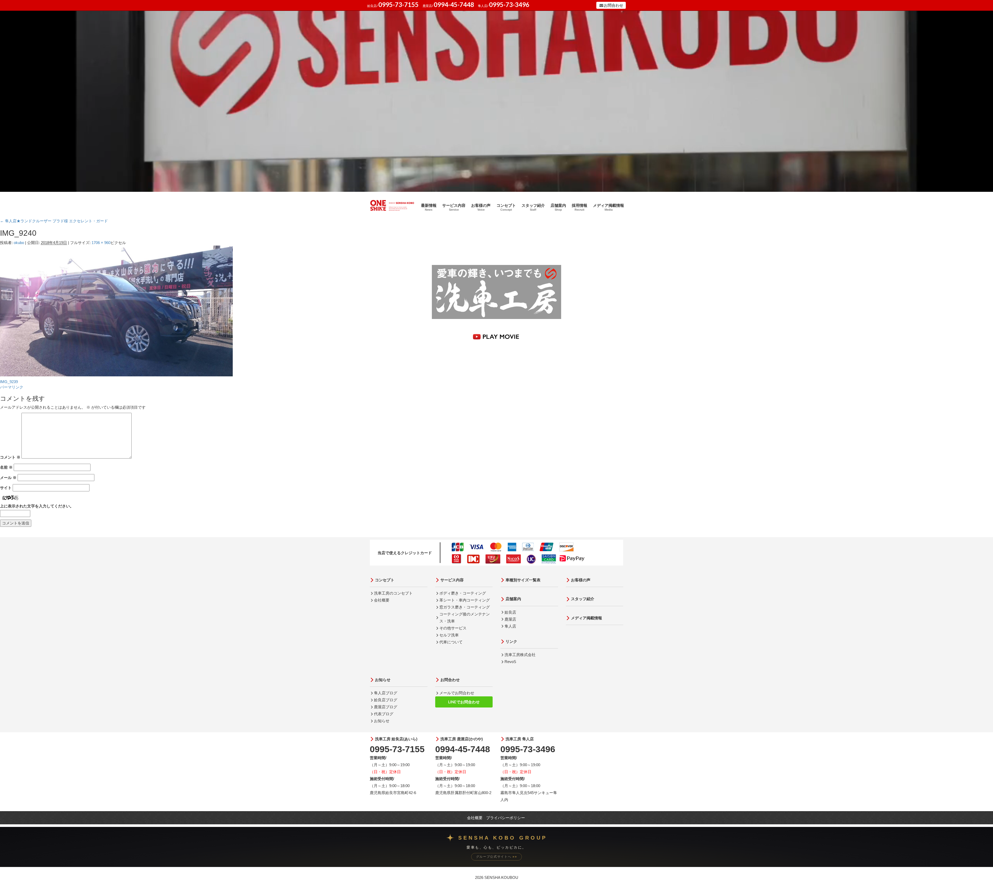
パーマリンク (11, 387)
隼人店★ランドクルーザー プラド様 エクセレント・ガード (54, 221)
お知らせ (382, 680)
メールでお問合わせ (456, 693)
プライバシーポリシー (505, 818)
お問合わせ (613, 5)
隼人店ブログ (385, 693)
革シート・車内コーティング (464, 600)
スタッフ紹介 (533, 207)
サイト (6, 487)
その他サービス (453, 628)
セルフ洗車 (449, 635)
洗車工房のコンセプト (393, 593)
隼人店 (510, 626)
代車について (451, 642)
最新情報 (429, 207)
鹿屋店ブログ (385, 707)
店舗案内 (558, 207)
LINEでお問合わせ (464, 701)
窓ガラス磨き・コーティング (464, 607)
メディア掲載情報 (608, 207)
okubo (19, 242)
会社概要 (381, 600)
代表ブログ (383, 714)
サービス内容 (453, 207)
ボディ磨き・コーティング (462, 593)
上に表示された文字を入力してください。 (37, 506)
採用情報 (579, 207)
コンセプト (506, 207)
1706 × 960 (101, 242)
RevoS (510, 661)
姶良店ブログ (385, 700)
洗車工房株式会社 (520, 654)
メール (8, 477)
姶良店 (510, 612)
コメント (10, 457)
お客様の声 (481, 207)
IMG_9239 (9, 381)
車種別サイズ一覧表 (523, 580)
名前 (6, 467)
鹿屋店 (510, 619)
